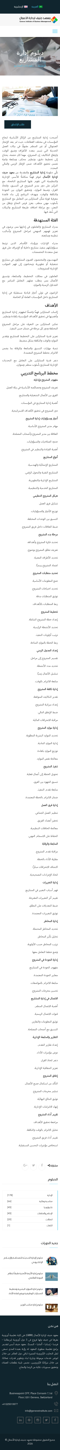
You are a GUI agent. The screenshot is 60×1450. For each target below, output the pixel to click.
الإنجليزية (18, 6)
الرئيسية (42, 65)
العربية (35, 6)
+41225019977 (10, 1404)
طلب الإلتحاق (17, 124)
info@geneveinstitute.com (38, 1410)
